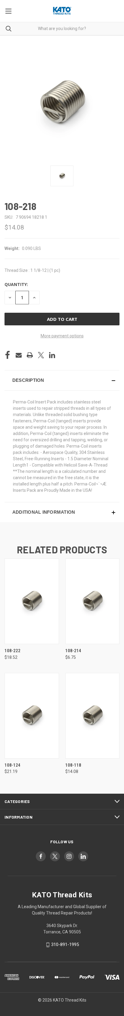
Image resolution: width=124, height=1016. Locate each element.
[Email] (19, 355)
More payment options (62, 335)
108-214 (73, 650)
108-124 (12, 765)
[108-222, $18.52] (32, 601)
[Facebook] (8, 355)
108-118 (73, 765)
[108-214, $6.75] (93, 601)
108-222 (12, 650)
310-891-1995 (65, 944)
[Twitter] (41, 355)
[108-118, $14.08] (93, 715)
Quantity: (16, 284)
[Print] (30, 355)
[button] (62, 380)
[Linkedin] (52, 355)
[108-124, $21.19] (32, 715)
